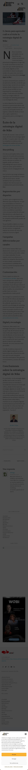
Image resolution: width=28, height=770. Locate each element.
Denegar (14, 759)
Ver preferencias (14, 763)
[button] (25, 734)
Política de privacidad (18, 766)
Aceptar (14, 754)
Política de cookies (9, 766)
